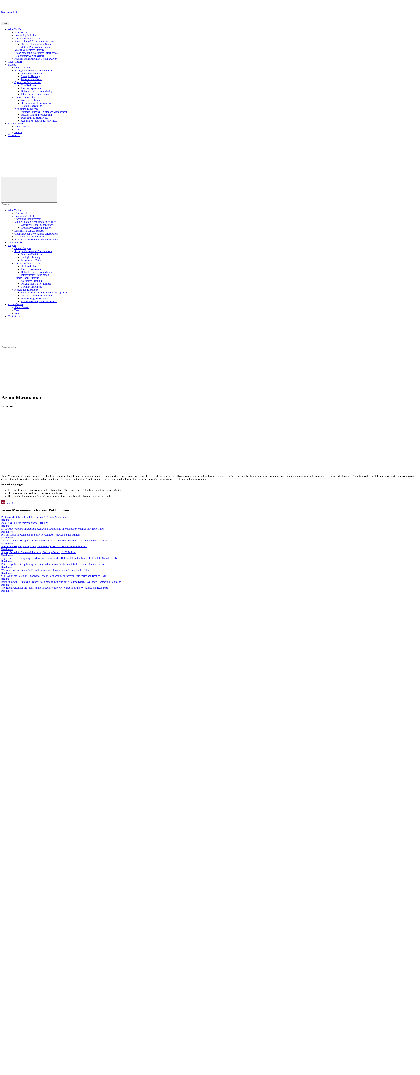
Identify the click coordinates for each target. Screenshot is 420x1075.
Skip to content (9, 12)
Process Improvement (32, 88)
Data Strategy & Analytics (34, 117)
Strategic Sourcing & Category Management (44, 111)
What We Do (14, 29)
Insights (12, 64)
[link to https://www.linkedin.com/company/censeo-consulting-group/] (125, 344)
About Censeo (15, 123)
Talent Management (31, 105)
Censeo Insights (22, 67)
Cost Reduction (29, 85)
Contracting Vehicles (25, 35)
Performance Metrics (31, 79)
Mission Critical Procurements (36, 114)
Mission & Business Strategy (29, 49)
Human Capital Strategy (26, 97)
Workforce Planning (31, 100)
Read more (7, 520)
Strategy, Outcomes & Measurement (33, 70)
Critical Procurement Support (36, 47)
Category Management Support (37, 44)
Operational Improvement (27, 38)
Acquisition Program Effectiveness (39, 120)
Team (17, 129)
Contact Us (14, 135)
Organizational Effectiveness (36, 103)
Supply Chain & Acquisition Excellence (35, 41)
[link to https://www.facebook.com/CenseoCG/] (76, 344)
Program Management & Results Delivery (36, 58)
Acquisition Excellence (26, 108)
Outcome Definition (31, 73)
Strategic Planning (30, 76)
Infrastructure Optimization (35, 94)
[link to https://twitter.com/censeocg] (26, 344)
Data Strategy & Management (29, 55)
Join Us (18, 132)
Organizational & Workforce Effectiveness (36, 52)
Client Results (15, 61)
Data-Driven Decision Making (36, 91)
